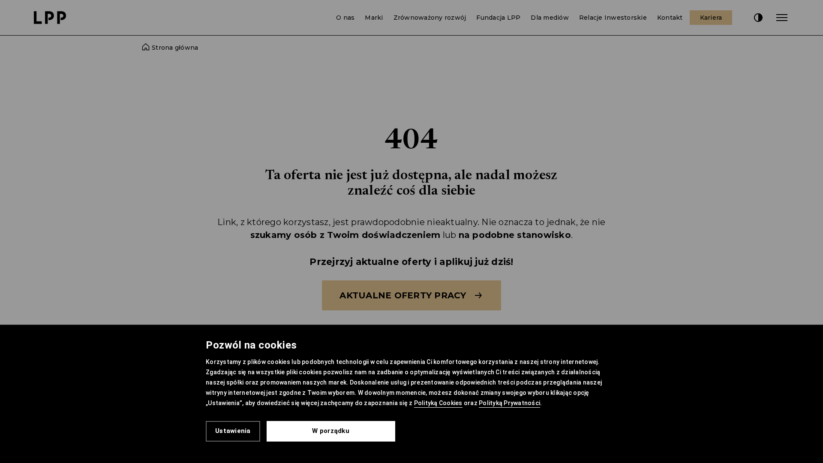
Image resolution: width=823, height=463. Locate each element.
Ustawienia (233, 431)
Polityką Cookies (438, 403)
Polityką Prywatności (509, 403)
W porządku (330, 431)
